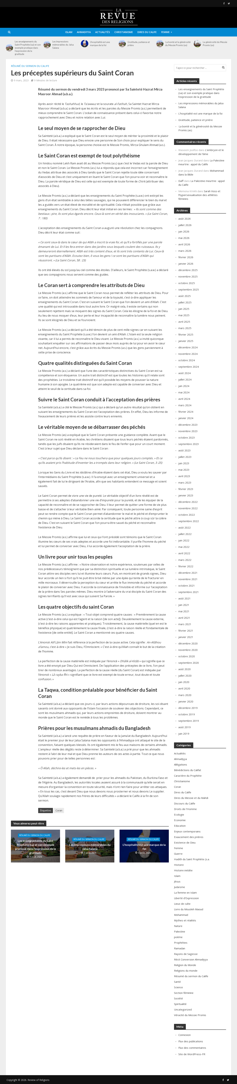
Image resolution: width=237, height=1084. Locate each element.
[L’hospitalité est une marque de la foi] (84, 43)
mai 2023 (183, 469)
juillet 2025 (185, 302)
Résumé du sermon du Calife (30, 66)
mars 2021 (184, 624)
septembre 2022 (188, 521)
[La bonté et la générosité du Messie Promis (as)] (159, 43)
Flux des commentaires (192, 1047)
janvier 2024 (185, 418)
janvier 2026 (185, 263)
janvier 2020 (185, 701)
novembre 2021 (188, 579)
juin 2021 (183, 605)
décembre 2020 (188, 643)
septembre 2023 (188, 444)
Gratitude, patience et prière (139, 44)
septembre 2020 (188, 662)
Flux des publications (190, 1041)
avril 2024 (184, 398)
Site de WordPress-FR (191, 1054)
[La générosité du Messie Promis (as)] (197, 43)
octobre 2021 (186, 585)
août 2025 (184, 296)
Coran (59, 810)
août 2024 (184, 373)
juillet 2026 (185, 225)
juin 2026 (183, 231)
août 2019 (184, 727)
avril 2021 (184, 617)
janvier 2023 (185, 495)
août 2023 (184, 450)
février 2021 (185, 630)
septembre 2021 (188, 592)
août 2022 (184, 527)
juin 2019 (183, 733)
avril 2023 (184, 476)
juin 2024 (183, 386)
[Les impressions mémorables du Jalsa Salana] (47, 44)
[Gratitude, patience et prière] (122, 43)
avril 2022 (184, 553)
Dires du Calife (147, 32)
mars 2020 (184, 695)
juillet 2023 (185, 457)
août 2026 (184, 218)
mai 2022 (183, 547)
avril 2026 (184, 244)
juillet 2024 (185, 379)
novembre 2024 (188, 353)
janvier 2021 (185, 637)
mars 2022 (184, 560)
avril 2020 (184, 688)
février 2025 (185, 334)
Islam (68, 32)
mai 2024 (183, 392)
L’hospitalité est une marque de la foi (100, 44)
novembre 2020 (188, 650)
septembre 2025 (188, 289)
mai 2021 (183, 611)
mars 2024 (184, 405)
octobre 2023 (186, 437)
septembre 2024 (188, 366)
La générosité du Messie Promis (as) (215, 44)
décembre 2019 (188, 708)
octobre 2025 (186, 283)
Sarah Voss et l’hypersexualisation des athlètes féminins (199, 195)
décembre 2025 (188, 270)
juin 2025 (183, 308)
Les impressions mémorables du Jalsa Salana (63, 44)
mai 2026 (183, 238)
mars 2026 (184, 250)
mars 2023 (184, 482)
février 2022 (185, 566)
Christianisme (123, 32)
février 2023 (185, 489)
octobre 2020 (186, 656)
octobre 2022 (186, 514)
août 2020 (184, 669)
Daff (180, 181)
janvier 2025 (185, 341)
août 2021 (184, 598)
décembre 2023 (188, 424)
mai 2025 (183, 315)
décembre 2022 (188, 502)
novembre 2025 (188, 276)
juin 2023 (183, 463)
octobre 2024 (186, 360)
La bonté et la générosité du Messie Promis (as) (178, 44)
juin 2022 (183, 540)
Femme (165, 32)
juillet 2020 (185, 675)
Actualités (102, 32)
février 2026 (185, 257)
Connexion (184, 1035)
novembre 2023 (188, 431)
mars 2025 (184, 328)
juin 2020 (183, 682)
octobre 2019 (186, 714)
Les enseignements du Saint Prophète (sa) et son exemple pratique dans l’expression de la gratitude (28, 47)
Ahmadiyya (84, 32)
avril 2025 (184, 321)
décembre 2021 (188, 572)
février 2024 (185, 411)
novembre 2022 (188, 508)
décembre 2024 (188, 347)
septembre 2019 (188, 720)
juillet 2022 (185, 534)
